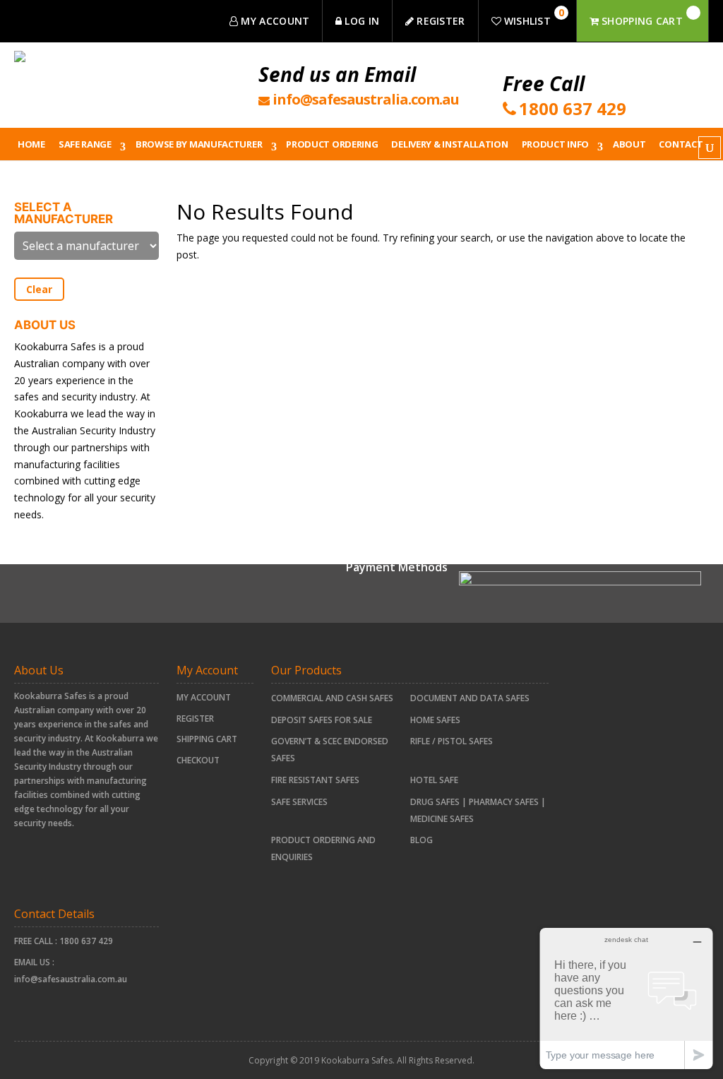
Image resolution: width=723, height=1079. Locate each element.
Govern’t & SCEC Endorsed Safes (329, 749)
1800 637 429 (86, 941)
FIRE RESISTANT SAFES (315, 780)
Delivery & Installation (449, 144)
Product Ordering (332, 144)
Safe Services (299, 802)
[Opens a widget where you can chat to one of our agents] (626, 998)
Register (195, 719)
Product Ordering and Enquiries (323, 848)
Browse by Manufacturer (199, 144)
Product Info (555, 144)
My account (204, 697)
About (629, 144)
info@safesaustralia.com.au (70, 979)
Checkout (198, 760)
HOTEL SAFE (434, 780)
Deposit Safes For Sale (321, 720)
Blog (421, 840)
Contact (681, 144)
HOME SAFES (435, 720)
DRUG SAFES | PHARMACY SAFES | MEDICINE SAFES (478, 810)
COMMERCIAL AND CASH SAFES (332, 698)
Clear (39, 289)
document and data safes (470, 698)
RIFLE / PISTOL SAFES (451, 741)
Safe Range (85, 144)
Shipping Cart (207, 739)
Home (31, 144)
